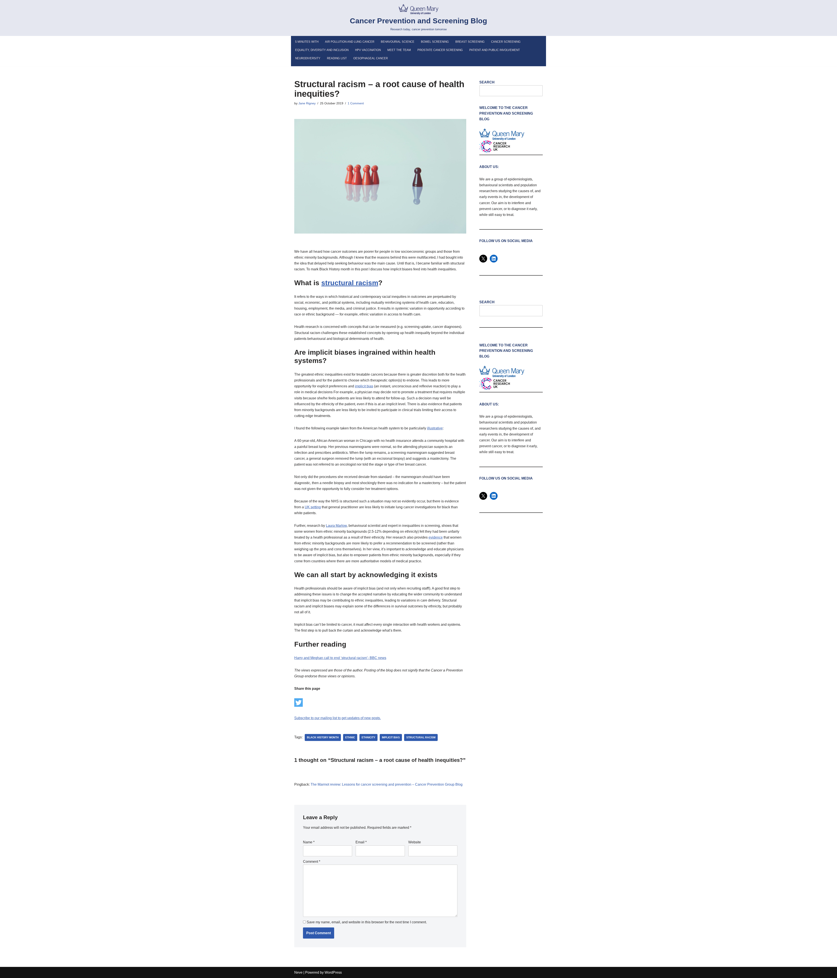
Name (309, 842)
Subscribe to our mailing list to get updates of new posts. (337, 718)
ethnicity (368, 737)
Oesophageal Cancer (370, 58)
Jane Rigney (307, 103)
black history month (323, 737)
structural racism (421, 737)
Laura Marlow (336, 525)
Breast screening (470, 41)
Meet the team (399, 50)
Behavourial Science (397, 41)
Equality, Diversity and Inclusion (322, 50)
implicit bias (364, 386)
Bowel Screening (435, 41)
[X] (483, 259)
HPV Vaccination (368, 50)
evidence (436, 537)
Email (361, 842)
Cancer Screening (506, 41)
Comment (311, 861)
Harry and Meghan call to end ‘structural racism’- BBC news (340, 658)
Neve (298, 972)
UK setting (313, 507)
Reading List (337, 58)
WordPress (333, 972)
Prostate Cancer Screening (440, 50)
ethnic (350, 737)
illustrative (435, 428)
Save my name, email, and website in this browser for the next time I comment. (367, 922)
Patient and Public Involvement (494, 50)
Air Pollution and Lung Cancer (349, 41)
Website (414, 842)
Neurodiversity (307, 58)
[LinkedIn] (494, 259)
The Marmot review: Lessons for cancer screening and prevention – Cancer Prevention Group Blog (387, 784)
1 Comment (356, 103)
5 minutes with (306, 41)
